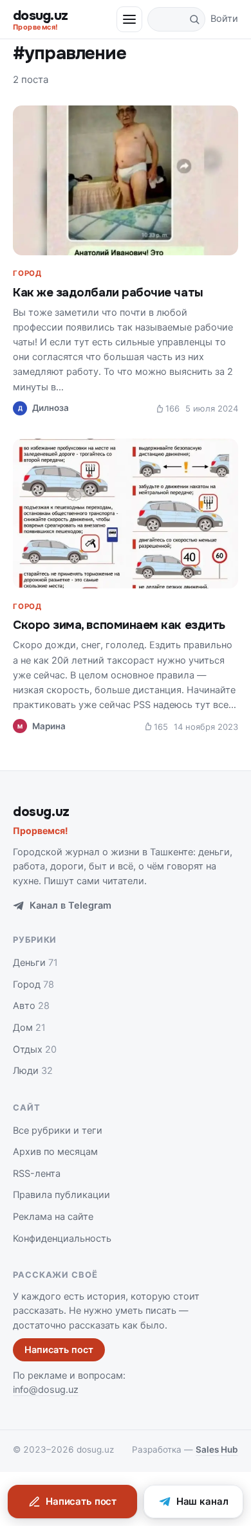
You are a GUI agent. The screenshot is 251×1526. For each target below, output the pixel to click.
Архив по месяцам (55, 1152)
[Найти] (194, 19)
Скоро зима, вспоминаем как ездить (119, 625)
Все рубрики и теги (57, 1130)
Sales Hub (217, 1449)
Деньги (35, 962)
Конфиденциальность (62, 1238)
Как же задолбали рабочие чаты (108, 292)
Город (27, 273)
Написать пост (58, 1350)
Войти (224, 18)
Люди (33, 1070)
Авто (31, 1006)
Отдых (35, 1049)
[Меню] (129, 19)
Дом (29, 1027)
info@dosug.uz (46, 1389)
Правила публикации (61, 1195)
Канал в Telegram (70, 905)
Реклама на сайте (53, 1216)
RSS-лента (36, 1173)
